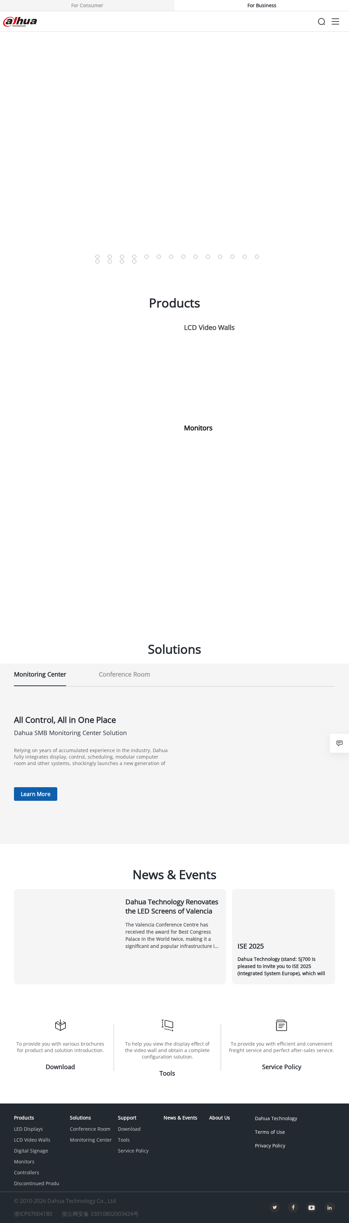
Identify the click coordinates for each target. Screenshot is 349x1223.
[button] (97, 257)
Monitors (24, 1161)
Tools (124, 1140)
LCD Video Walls (32, 1140)
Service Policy (133, 1150)
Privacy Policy (270, 1145)
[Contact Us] (339, 743)
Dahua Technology (276, 1118)
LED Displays (28, 1129)
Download (129, 1129)
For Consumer (87, 5)
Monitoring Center (91, 1140)
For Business (261, 5)
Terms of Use (270, 1132)
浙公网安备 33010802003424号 (100, 1214)
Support (127, 1117)
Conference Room (90, 1129)
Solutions (80, 1117)
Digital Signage (31, 1150)
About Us (219, 1117)
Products (24, 1117)
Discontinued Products (40, 1183)
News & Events (180, 1117)
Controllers (26, 1172)
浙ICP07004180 (34, 1214)
